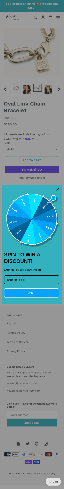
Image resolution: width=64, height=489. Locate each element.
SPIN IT (31, 293)
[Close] (58, 189)
